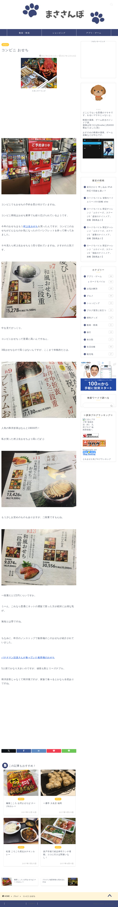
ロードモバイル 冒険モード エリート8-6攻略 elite (100, 200)
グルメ (5, 44)
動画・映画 (24, 33)
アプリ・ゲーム (93, 33)
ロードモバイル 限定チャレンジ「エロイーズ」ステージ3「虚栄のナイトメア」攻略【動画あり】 (100, 214)
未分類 (99, 340)
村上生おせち (30, 226)
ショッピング (59, 33)
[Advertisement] (38, 112)
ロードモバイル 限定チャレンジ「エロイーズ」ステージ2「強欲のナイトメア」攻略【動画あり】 (100, 251)
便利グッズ (99, 318)
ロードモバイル (101, 282)
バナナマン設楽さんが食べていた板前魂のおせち (28, 657)
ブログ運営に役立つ (99, 310)
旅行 (99, 332)
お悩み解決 (99, 289)
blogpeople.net (90, 450)
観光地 (99, 354)
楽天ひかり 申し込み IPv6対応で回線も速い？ (99, 189)
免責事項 (31, 903)
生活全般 (99, 347)
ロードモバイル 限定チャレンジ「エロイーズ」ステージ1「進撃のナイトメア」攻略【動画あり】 (100, 233)
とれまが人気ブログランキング (97, 459)
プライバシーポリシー (15, 903)
